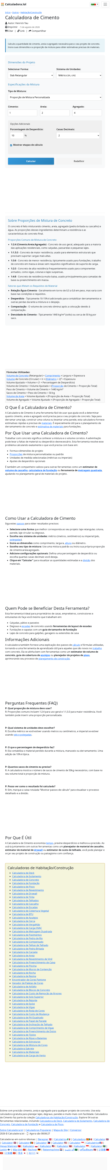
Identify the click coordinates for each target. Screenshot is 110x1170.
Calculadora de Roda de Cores (28, 1010)
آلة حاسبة (69, 1149)
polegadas (15, 539)
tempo (49, 843)
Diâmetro (51, 379)
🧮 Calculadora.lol (13, 4)
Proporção (57, 386)
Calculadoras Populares (38, 1130)
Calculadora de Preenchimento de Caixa (33, 962)
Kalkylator (96, 1146)
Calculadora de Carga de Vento (29, 1055)
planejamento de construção (54, 658)
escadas (25, 626)
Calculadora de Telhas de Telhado (30, 945)
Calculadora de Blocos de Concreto (31, 990)
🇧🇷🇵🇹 (93, 4)
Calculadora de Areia (23, 955)
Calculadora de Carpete (25, 952)
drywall (38, 850)
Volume (10, 379)
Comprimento (52, 375)
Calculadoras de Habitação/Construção (57, 1117)
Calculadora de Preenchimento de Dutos (34, 1031)
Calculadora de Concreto (25, 879)
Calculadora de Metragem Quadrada (32, 931)
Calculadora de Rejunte (24, 1000)
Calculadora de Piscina (24, 965)
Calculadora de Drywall (24, 893)
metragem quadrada (90, 470)
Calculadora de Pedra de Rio (27, 938)
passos (20, 523)
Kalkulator (28, 1146)
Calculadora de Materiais (25, 1052)
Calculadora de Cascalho (25, 903)
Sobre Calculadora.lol (11, 1130)
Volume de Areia (15, 396)
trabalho (97, 648)
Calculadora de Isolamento (26, 876)
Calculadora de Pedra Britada (28, 948)
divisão (86, 560)
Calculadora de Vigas (23, 1007)
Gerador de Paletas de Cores (27, 983)
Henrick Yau (21, 23)
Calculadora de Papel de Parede (29, 1021)
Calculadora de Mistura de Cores (30, 1045)
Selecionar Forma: (18, 69)
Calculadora (79, 1139)
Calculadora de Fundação (26, 883)
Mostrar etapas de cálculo (28, 144)
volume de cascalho (16, 470)
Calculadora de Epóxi (23, 1003)
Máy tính (17, 1149)
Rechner (32, 1149)
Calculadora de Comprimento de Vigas (33, 1027)
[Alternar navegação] (105, 4)
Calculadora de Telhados (25, 900)
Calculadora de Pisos (23, 886)
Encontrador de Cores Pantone (29, 979)
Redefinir (79, 161)
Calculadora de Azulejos (25, 917)
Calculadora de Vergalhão (26, 924)
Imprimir (12, 27)
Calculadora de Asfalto (24, 986)
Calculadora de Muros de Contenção (32, 969)
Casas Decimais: (65, 129)
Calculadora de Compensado (27, 941)
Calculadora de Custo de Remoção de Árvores (37, 993)
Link (22, 30)
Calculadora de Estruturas (26, 1041)
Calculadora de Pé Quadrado (27, 1017)
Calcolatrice (60, 1139)
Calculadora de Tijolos (24, 1034)
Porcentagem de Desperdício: (26, 129)
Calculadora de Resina (24, 976)
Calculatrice (92, 1142)
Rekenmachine (51, 1149)
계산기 (32, 1153)
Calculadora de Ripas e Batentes (29, 1038)
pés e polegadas (23, 734)
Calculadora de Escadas (25, 907)
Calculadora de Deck (23, 872)
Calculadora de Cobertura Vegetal (30, 910)
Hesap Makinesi (8, 1146)
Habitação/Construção (31, 12)
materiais (47, 423)
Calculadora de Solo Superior (28, 996)
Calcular (31, 161)
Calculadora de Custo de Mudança (30, 1014)
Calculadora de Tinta (23, 897)
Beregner (43, 1139)
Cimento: (13, 106)
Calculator (99, 1139)
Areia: (43, 106)
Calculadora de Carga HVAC (27, 928)
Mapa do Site (61, 1130)
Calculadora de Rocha (24, 972)
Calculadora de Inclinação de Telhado (32, 1024)
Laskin (3, 1149)
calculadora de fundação (43, 470)
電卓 (20, 1153)
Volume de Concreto (17, 375)
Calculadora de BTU (22, 914)
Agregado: (78, 106)
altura (68, 543)
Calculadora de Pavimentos (27, 934)
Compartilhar (38, 30)
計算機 (102, 1149)
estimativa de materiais (50, 426)
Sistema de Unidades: (68, 69)
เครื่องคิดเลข (86, 1149)
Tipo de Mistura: (17, 91)
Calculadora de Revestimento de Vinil (32, 959)
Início (7, 12)
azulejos (45, 655)
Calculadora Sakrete (23, 1048)
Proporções (16, 454)
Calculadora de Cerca (23, 921)
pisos (87, 655)
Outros (15, 12)
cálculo (76, 644)
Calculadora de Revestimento (28, 890)
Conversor (75, 1130)
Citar (10, 30)
